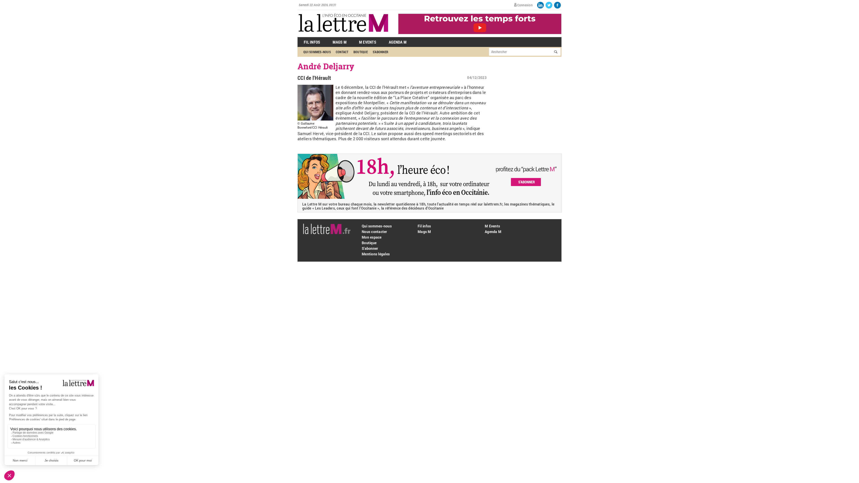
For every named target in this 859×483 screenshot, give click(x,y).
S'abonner (380, 52)
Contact (342, 52)
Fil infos (424, 226)
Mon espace (372, 237)
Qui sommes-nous (317, 52)
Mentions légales (376, 254)
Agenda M (397, 42)
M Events (367, 42)
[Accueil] (343, 34)
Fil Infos (312, 42)
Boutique (360, 52)
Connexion (525, 5)
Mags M (340, 42)
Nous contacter (374, 231)
